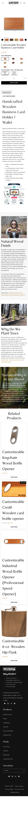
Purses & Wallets (8, 731)
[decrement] (3, 78)
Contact (5, 751)
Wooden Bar (7, 735)
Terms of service (19, 789)
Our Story (6, 747)
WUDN (12, 786)
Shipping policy (14, 792)
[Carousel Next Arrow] (26, 40)
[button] (3, 3)
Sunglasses (6, 723)
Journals (5, 727)
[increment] (25, 78)
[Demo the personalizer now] (14, 194)
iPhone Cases (7, 714)
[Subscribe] (23, 770)
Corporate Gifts (8, 759)
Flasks (5, 719)
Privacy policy (9, 789)
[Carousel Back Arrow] (2, 40)
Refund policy (19, 786)
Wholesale (6, 755)
